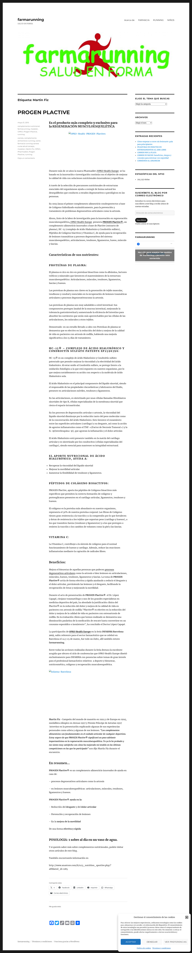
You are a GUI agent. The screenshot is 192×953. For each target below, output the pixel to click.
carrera (21, 138)
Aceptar (131, 942)
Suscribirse (141, 220)
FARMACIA (143, 20)
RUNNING (158, 20)
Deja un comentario (26, 158)
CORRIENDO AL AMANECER (148, 161)
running (21, 134)
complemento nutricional (29, 126)
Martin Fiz (30, 149)
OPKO (20, 132)
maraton (21, 149)
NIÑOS (170, 20)
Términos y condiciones (161, 948)
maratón (34, 129)
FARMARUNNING (145, 237)
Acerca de (129, 20)
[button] (186, 917)
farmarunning (31, 19)
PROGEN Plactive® (113, 222)
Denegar (152, 942)
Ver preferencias (176, 942)
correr (38, 141)
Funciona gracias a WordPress (66, 941)
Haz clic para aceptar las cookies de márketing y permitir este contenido (155, 255)
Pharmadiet (23, 152)
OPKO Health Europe (108, 171)
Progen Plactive (30, 132)
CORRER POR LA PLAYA (146, 152)
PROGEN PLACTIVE (44, 112)
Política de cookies (144, 948)
